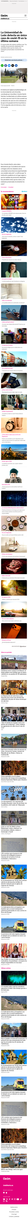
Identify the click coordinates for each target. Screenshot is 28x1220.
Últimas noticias (6, 968)
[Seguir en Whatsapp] (4, 1201)
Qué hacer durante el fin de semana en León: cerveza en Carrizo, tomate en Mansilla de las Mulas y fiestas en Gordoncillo (13, 752)
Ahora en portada (6, 652)
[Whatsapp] (2, 65)
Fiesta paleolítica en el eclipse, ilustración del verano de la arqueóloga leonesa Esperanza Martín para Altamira (14, 778)
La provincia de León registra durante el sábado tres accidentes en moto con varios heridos (13, 935)
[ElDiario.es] (11, 1185)
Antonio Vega (4, 702)
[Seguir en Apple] (6, 1193)
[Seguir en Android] (4, 1193)
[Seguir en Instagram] (15, 1199)
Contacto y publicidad (14, 1216)
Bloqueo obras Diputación (14, 1)
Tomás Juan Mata (5, 1171)
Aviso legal (14, 1214)
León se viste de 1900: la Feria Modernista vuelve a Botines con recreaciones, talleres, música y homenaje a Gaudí (11, 829)
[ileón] (11, 1178)
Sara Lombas (4, 806)
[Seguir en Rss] (6, 1201)
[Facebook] (5, 65)
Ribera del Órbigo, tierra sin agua (12, 1169)
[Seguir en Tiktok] (21, 1199)
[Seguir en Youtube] (18, 1199)
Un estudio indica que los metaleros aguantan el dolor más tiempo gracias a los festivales (14, 988)
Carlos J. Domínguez (5, 833)
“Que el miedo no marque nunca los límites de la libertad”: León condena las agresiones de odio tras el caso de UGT (13, 725)
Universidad (3, 187)
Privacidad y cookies (14, 1211)
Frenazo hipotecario (21, 1)
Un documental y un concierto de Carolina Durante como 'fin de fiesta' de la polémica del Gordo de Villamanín (14, 803)
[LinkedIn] (16, 65)
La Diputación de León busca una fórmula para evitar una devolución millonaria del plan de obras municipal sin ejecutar (13, 698)
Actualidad (10, 187)
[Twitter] (12, 65)
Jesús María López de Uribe (7, 781)
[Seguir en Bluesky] (4, 1199)
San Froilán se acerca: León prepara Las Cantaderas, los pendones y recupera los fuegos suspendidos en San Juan (14, 960)
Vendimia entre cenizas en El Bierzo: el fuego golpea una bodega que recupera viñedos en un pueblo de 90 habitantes (14, 672)
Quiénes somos (14, 1207)
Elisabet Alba (4, 676)
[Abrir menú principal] (25, 15)
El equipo (14, 1209)
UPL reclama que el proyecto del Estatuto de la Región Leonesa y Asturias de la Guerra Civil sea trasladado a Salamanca (11, 856)
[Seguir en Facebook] (9, 1199)
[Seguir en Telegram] (12, 1199)
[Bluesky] (9, 65)
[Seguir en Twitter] (7, 1199)
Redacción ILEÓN (5, 756)
